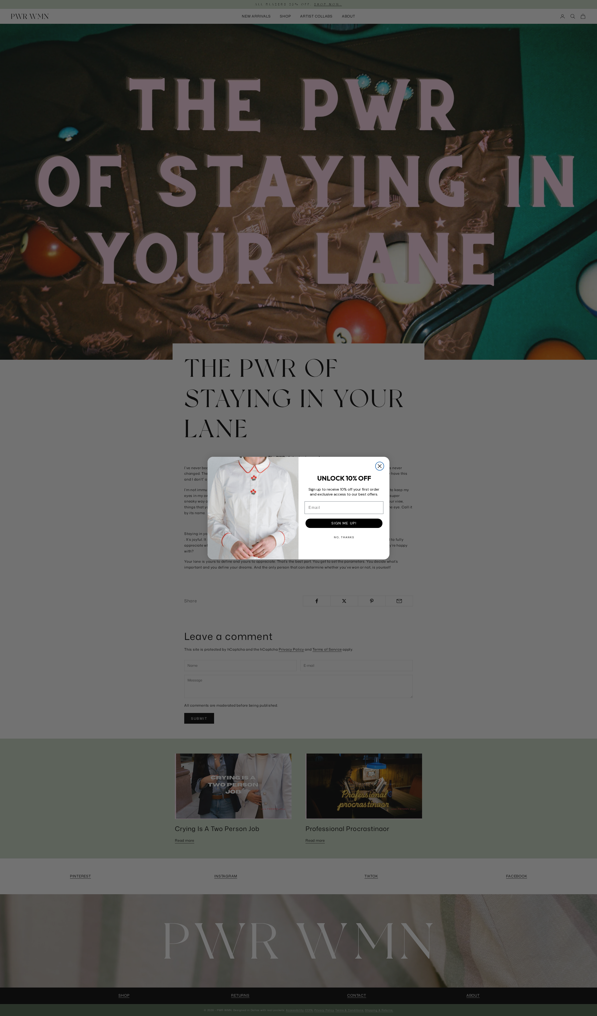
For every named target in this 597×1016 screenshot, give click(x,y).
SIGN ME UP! (344, 523)
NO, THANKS (344, 537)
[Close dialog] (379, 466)
